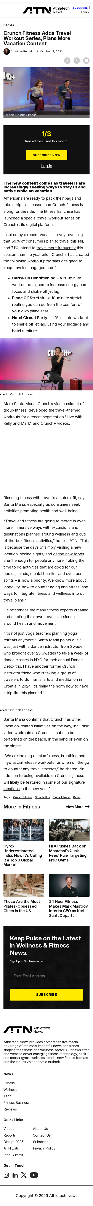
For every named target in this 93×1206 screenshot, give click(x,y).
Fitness (8, 24)
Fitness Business (16, 1102)
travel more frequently (56, 248)
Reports (9, 1135)
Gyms (76, 797)
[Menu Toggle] (5, 10)
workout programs (43, 261)
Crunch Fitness (22, 797)
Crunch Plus (42, 797)
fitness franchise (58, 211)
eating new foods (68, 554)
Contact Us (42, 1135)
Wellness (10, 1089)
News (8, 1074)
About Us (40, 1128)
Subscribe (80, 7)
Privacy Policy (44, 1148)
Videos (8, 1128)
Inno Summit (13, 1155)
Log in (46, 165)
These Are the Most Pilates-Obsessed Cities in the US (21, 906)
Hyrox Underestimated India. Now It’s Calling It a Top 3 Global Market (22, 855)
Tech (7, 1096)
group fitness (15, 410)
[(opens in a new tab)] (6, 1177)
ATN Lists (11, 1148)
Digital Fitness (62, 797)
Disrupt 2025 (13, 1142)
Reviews (10, 1109)
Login (85, 12)
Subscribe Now (46, 155)
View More (74, 807)
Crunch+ (59, 254)
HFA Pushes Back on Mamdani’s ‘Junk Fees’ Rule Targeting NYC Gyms (68, 853)
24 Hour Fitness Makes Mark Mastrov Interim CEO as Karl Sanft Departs (68, 908)
